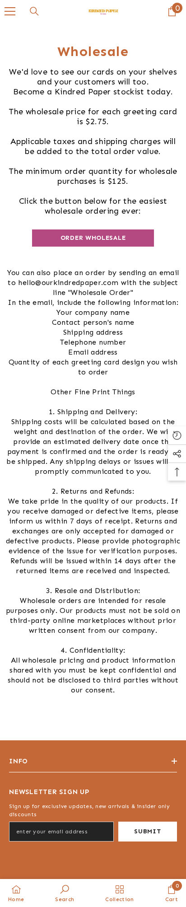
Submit (147, 831)
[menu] (10, 11)
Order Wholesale (93, 238)
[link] (64, 893)
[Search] (34, 11)
